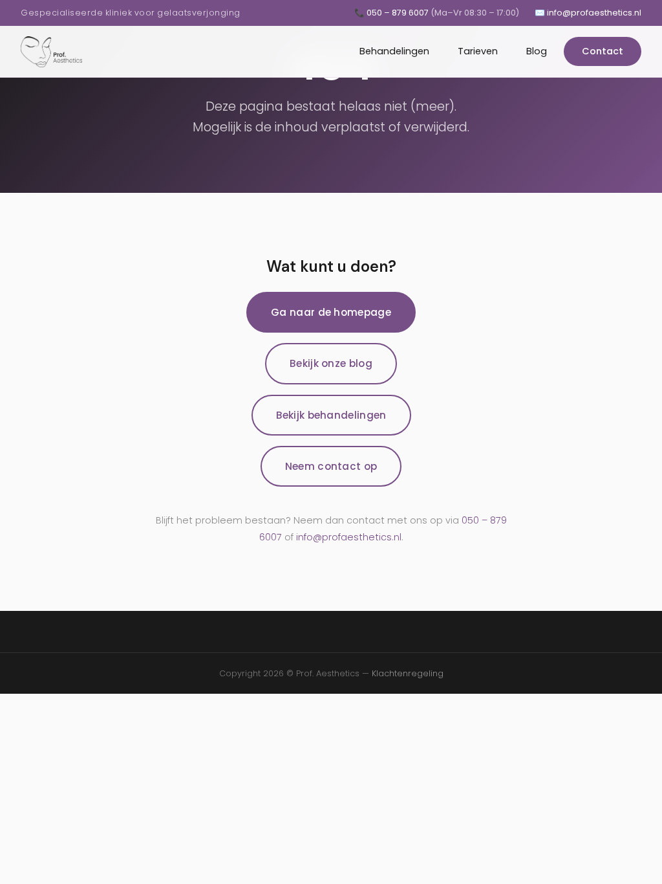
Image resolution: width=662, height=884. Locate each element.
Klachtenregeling (407, 673)
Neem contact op (331, 466)
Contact (602, 51)
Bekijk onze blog (331, 363)
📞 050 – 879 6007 (436, 12)
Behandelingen (394, 51)
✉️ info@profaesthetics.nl (588, 12)
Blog (536, 51)
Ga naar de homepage (331, 312)
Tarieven (478, 51)
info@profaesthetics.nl (348, 537)
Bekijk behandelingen (331, 415)
